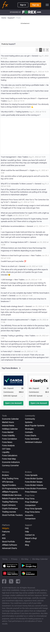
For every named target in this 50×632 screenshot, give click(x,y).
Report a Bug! (31, 538)
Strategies (29, 429)
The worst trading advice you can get (15, 56)
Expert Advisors (9, 505)
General (35, 56)
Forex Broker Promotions (36, 488)
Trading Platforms (10, 502)
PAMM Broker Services (11, 495)
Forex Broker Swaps (33, 482)
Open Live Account (13, 403)
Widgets (5, 528)
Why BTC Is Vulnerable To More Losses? (17, 184)
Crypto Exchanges (10, 508)
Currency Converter (10, 465)
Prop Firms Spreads (33, 508)
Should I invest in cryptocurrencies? (15, 320)
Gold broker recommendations (13, 226)
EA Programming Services (13, 488)
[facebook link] (4, 581)
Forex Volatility (8, 435)
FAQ (27, 528)
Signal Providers (9, 485)
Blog (27, 545)
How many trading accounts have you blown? (18, 98)
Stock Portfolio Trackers (12, 515)
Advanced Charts (9, 548)
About (27, 541)
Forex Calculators (9, 455)
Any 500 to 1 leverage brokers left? (14, 242)
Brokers (5, 475)
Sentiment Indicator (33, 442)
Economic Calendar (10, 419)
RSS (4, 538)
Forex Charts (30, 435)
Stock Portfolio (8, 541)
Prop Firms (29, 499)
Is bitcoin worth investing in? (12, 72)
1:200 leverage (6, 280)
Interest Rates (8, 425)
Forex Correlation (9, 439)
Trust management (8, 157)
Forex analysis (8, 445)
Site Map (24, 559)
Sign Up (35, 5)
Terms (5, 559)
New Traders (23, 157)
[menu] (47, 5)
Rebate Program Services (13, 498)
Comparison (30, 518)
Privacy (14, 559)
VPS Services (7, 482)
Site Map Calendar (40, 559)
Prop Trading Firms (10, 478)
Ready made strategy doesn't (12, 306)
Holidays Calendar (10, 429)
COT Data (6, 449)
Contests (29, 432)
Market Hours (8, 422)
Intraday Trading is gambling (12, 336)
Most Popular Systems (34, 425)
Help (27, 532)
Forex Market (7, 432)
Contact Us (30, 535)
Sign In (23, 5)
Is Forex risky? (6, 351)
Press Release (31, 492)
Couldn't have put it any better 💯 (13, 261)
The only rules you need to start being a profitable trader (22, 85)
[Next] (47, 50)
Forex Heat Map (9, 459)
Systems (28, 422)
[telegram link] (18, 581)
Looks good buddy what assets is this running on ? (20, 115)
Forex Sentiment (32, 439)
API (3, 535)
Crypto (32, 170)
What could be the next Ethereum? (14, 170)
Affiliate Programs (10, 492)
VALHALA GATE (7, 112)
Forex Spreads (31, 475)
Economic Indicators (11, 462)
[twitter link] (11, 581)
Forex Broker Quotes (34, 478)
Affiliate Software (9, 545)
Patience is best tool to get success (15, 255)
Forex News (7, 442)
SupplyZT (12, 44)
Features (6, 532)
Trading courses (9, 512)
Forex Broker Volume (34, 485)
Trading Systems (22, 112)
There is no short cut (9, 266)
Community (30, 419)
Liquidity (5, 452)
